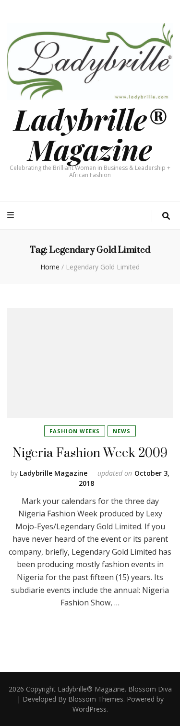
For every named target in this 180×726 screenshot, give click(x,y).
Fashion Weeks (74, 431)
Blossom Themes (95, 699)
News (122, 431)
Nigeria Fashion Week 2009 (90, 452)
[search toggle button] (166, 216)
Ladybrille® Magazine (90, 134)
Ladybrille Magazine (53, 473)
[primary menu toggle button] (11, 215)
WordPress (89, 709)
